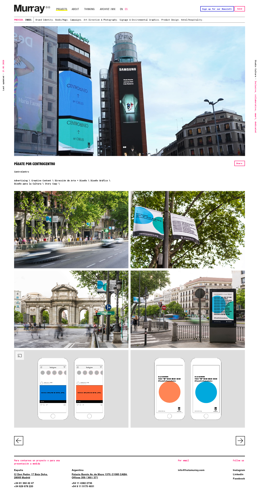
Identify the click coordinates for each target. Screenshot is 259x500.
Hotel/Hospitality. (192, 19)
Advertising (21, 180)
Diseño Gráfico (99, 180)
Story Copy (51, 183)
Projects (61, 9)
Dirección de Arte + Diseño (71, 180)
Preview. (19, 19)
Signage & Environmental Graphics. (139, 19)
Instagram (239, 470)
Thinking (89, 9)
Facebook (239, 478)
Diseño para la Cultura (27, 183)
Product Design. (170, 19)
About (75, 9)
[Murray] (32, 9)
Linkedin (238, 474)
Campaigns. (76, 19)
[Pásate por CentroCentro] (71, 229)
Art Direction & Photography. (101, 19)
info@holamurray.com (191, 470)
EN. (122, 9)
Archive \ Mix (107, 9)
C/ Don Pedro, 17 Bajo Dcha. (31, 474)
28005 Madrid (22, 477)
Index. (29, 19)
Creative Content (41, 180)
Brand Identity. (45, 19)
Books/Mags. (62, 19)
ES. (126, 9)
